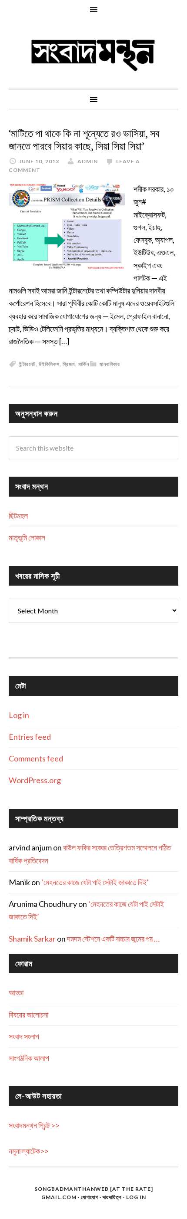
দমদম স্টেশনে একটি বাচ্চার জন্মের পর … (113, 938)
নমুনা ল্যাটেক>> (29, 1151)
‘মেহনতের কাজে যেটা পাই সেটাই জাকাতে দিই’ (95, 882)
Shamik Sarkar (32, 938)
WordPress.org (35, 780)
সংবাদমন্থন (93, 53)
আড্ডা (16, 992)
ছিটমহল (18, 516)
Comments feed (36, 758)
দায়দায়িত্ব (112, 1197)
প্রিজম (69, 364)
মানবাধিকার (110, 364)
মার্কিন (83, 364)
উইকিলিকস (49, 364)
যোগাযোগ (89, 1197)
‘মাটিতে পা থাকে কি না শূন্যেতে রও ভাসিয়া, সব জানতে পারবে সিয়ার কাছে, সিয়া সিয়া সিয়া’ (84, 140)
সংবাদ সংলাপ (24, 1036)
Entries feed (30, 736)
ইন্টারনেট (27, 364)
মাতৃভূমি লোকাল (27, 537)
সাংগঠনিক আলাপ (29, 1058)
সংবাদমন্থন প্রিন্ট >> (34, 1125)
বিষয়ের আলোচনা (28, 1014)
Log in (19, 715)
